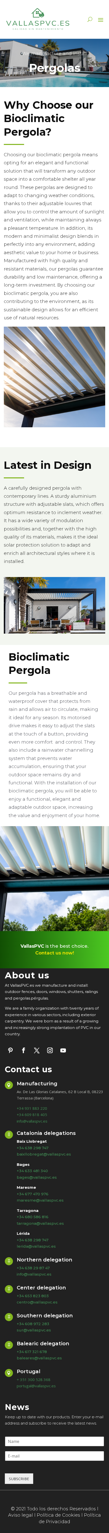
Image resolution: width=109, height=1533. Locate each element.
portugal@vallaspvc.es (36, 1385)
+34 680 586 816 (32, 1216)
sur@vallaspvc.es (34, 1330)
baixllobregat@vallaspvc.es (44, 1154)
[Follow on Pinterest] (10, 1050)
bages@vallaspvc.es (37, 1177)
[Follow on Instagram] (50, 1050)
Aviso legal (20, 1515)
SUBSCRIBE (19, 1478)
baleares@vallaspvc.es (39, 1358)
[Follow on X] (36, 1050)
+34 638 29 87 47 (33, 1268)
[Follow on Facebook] (23, 1050)
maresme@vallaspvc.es (40, 1200)
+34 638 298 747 (32, 1240)
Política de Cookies (58, 1515)
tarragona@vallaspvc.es (40, 1223)
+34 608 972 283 (33, 1323)
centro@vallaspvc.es (37, 1302)
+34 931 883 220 (32, 1108)
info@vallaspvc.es (32, 1121)
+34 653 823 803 (33, 1295)
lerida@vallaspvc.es (36, 1246)
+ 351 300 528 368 (33, 1379)
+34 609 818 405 (32, 1114)
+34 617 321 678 (32, 1351)
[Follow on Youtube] (63, 1050)
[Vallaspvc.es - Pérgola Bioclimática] (54, 632)
